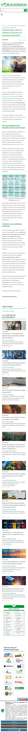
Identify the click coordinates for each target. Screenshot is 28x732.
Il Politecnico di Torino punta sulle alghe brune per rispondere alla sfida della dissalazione (13, 335)
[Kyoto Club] (8, 671)
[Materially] (8, 666)
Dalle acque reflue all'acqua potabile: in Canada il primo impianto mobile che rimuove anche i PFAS (14, 505)
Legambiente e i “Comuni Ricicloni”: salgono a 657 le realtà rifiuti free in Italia (13, 534)
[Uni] (19, 666)
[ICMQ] (19, 660)
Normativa (18, 623)
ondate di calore (19, 144)
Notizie (7, 25)
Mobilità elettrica (19, 621)
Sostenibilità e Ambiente (8, 311)
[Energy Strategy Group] (8, 660)
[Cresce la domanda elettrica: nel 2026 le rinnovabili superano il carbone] (14, 553)
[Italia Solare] (8, 682)
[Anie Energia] (19, 671)
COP (6, 628)
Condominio (8, 624)
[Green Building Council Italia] (8, 693)
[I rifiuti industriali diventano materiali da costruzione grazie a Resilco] (14, 354)
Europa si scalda (7, 75)
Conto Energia (8, 626)
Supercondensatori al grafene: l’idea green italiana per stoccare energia (13, 590)
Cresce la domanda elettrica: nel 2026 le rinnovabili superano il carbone (13, 562)
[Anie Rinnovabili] (8, 655)
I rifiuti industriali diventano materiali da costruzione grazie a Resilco (13, 364)
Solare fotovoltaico (19, 625)
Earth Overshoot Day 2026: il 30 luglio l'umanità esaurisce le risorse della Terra (14, 476)
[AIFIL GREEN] (19, 688)
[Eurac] (19, 682)
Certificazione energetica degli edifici (8, 618)
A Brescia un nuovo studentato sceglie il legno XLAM (13, 391)
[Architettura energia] (8, 677)
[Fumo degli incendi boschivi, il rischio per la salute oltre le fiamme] (14, 409)
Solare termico (19, 626)
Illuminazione (18, 615)
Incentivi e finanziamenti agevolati (18, 618)
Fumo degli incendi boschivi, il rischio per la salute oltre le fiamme (13, 418)
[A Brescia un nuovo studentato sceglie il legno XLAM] (14, 381)
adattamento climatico (20, 117)
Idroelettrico (18, 613)
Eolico (17, 611)
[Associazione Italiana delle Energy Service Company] (19, 677)
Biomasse (7, 615)
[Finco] (8, 688)
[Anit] (19, 655)
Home (3, 25)
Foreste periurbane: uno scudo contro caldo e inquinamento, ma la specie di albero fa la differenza (13, 446)
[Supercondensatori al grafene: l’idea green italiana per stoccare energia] (14, 580)
